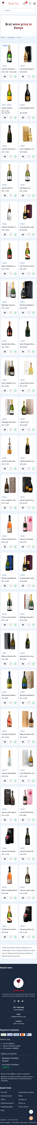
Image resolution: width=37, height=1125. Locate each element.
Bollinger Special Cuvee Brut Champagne (27, 617)
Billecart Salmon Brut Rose (27, 734)
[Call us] (31, 1118)
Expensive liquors (7, 1103)
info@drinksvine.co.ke (18, 1017)
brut (19, 37)
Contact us (23, 1099)
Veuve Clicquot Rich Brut (9, 461)
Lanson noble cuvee (27, 890)
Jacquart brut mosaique (27, 656)
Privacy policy (15, 1122)
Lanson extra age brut (9, 812)
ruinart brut (24, 422)
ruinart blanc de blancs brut (27, 383)
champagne (11, 37)
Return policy (23, 1122)
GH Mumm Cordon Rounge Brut (9, 929)
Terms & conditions (5, 1122)
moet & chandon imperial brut (9, 69)
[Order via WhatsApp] (15, 77)
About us (22, 1103)
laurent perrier (7, 188)
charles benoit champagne (27, 461)
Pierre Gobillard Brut (9, 890)
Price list (4, 1092)
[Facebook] (18, 1001)
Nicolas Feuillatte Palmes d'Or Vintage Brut (27, 305)
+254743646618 (18, 1010)
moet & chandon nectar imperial (9, 149)
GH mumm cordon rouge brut (27, 266)
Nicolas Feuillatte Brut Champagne (9, 578)
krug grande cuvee (27, 227)
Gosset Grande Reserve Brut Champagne (9, 851)
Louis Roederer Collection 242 (27, 773)
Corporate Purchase (26, 1092)
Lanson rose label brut (27, 539)
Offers (3, 1099)
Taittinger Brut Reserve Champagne (9, 422)
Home (3, 37)
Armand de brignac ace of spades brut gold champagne (27, 69)
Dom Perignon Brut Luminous (27, 344)
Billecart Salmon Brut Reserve (9, 656)
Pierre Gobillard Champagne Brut (9, 539)
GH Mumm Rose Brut (9, 734)
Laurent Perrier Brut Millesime (27, 851)
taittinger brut (25, 188)
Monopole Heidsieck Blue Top (9, 695)
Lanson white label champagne (9, 773)
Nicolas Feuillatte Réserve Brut (27, 695)
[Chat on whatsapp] (31, 1112)
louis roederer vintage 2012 (9, 500)
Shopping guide (7, 1107)
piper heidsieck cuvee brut (9, 266)
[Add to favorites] (11, 77)
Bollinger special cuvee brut (9, 305)
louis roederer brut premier (9, 383)
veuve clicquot (7, 108)
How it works (23, 1107)
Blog (2, 1110)
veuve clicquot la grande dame (27, 500)
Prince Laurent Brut (9, 617)
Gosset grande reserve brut (27, 929)
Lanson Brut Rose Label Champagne (27, 812)
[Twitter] (22, 1001)
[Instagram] (14, 1001)
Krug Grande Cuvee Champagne (27, 578)
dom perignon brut (27, 108)
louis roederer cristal (27, 149)
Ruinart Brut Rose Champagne (9, 344)
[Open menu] (34, 3)
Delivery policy (33, 1122)
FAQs (20, 1096)
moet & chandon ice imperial (9, 227)
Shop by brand (6, 1096)
